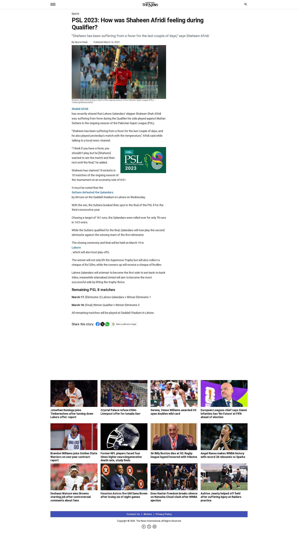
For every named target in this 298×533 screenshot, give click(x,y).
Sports (75, 13)
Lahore (76, 247)
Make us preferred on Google (126, 324)
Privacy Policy (164, 514)
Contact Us (133, 514)
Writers (148, 514)
